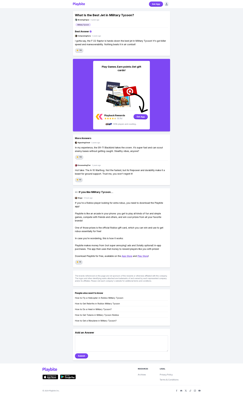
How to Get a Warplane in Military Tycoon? (96, 320)
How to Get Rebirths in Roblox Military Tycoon (97, 303)
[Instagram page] (195, 391)
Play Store (142, 256)
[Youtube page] (199, 391)
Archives (142, 374)
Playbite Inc (54, 390)
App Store (127, 256)
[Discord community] (181, 391)
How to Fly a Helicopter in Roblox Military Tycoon (99, 298)
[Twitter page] (186, 391)
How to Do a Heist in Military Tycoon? (93, 309)
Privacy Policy (166, 374)
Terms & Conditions (169, 379)
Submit (81, 356)
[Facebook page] (177, 391)
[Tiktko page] (190, 391)
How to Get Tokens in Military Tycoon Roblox (97, 315)
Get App (156, 4)
